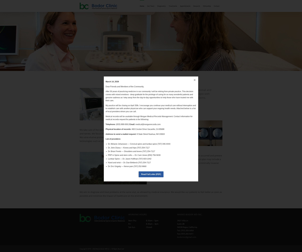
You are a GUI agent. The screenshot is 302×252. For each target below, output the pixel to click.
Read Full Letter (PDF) (151, 174)
